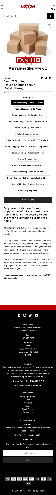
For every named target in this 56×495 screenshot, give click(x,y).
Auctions (28, 403)
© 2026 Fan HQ (19, 491)
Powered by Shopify (36, 491)
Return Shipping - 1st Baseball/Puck (28, 115)
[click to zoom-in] (49, 26)
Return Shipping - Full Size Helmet (28, 171)
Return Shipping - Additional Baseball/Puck (28, 121)
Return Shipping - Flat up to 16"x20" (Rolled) (28, 140)
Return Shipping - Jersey (28, 134)
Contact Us (28, 412)
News (27, 406)
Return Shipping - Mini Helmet (27, 128)
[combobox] (28, 16)
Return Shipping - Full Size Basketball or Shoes (27, 178)
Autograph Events (28, 396)
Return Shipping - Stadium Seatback (28, 184)
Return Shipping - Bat (27, 159)
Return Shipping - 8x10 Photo (28, 109)
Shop (28, 400)
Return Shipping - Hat (28, 190)
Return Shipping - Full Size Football (27, 165)
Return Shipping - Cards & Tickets (28, 102)
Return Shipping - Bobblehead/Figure (27, 153)
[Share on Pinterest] (50, 78)
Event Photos (28, 409)
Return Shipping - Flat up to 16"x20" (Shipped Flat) (28, 146)
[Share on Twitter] (46, 78)
